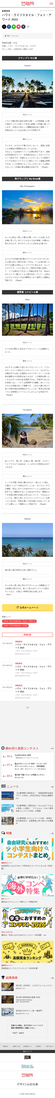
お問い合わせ (49, 1046)
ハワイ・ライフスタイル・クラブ (15, 626)
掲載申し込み (16, 1046)
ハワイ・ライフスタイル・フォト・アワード (19, 621)
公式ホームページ (28, 607)
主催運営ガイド (27, 1046)
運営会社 (5, 1046)
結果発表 (6, 11)
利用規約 (38, 1046)
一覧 (52, 787)
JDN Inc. (33, 1094)
